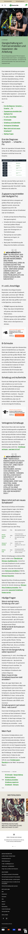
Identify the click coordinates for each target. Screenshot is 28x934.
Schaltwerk (8, 785)
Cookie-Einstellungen (6, 909)
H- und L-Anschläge (10, 117)
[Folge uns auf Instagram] (6, 918)
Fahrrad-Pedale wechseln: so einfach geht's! (11, 879)
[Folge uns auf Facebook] (3, 918)
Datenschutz (4, 894)
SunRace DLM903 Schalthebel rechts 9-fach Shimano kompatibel (17, 412)
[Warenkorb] (25, 5)
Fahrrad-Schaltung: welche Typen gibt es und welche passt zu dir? (12, 825)
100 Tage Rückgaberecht (20, 1)
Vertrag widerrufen (5, 911)
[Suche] (5, 5)
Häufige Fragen (8, 134)
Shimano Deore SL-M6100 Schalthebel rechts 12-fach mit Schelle (16, 332)
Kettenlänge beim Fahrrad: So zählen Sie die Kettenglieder (11, 882)
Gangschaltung (18, 775)
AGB (2, 891)
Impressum (4, 896)
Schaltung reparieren (12, 782)
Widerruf (3, 901)
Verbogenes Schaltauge (11, 125)
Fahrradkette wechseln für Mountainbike (10, 874)
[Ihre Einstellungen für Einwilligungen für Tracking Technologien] (25, 931)
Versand (3, 904)
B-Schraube (5, 39)
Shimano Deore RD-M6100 (4, 536)
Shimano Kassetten (8, 576)
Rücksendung (4, 906)
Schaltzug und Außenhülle (12, 122)
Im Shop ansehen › (19, 335)
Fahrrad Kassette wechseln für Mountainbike (11, 876)
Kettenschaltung (10, 777)
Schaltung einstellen (11, 780)
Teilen (3, 787)
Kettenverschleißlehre (12, 571)
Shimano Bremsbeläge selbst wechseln (10, 886)
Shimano (16, 785)
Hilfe (3, 899)
